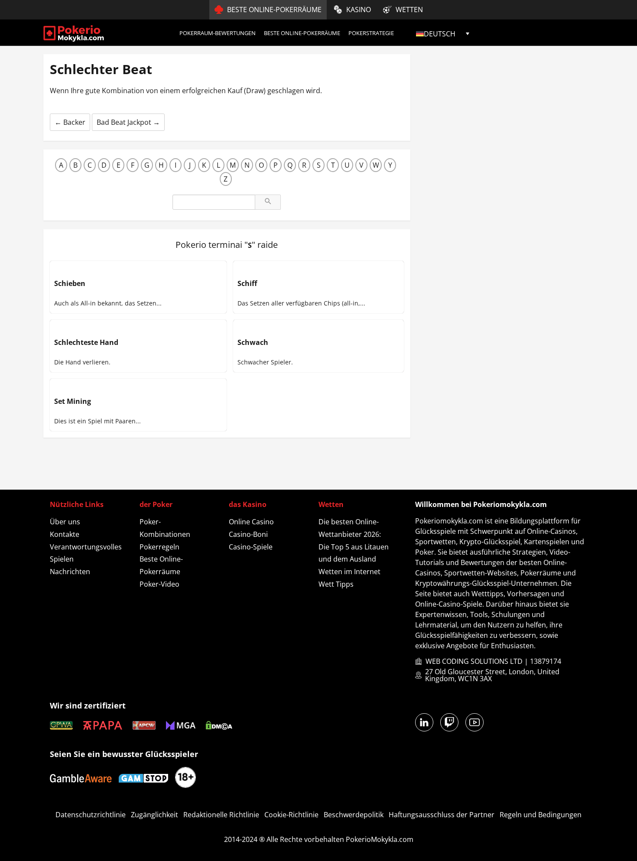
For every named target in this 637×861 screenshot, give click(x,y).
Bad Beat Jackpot (128, 122)
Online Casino (251, 521)
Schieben (69, 283)
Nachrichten (70, 571)
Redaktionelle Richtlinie (221, 814)
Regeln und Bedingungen (541, 814)
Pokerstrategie (371, 33)
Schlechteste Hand (86, 342)
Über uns (65, 521)
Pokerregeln (159, 547)
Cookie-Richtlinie (291, 814)
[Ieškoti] (268, 202)
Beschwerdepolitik (354, 814)
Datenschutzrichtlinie (90, 814)
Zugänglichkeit (154, 814)
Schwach (252, 342)
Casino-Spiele (251, 547)
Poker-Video (159, 584)
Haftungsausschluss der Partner (441, 814)
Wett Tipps (336, 584)
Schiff (247, 283)
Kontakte (64, 534)
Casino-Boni (248, 534)
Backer (70, 122)
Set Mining (72, 401)
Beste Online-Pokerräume (302, 33)
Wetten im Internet (349, 571)
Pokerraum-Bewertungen (217, 33)
